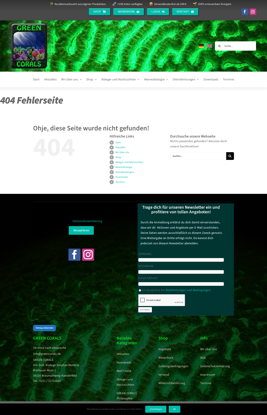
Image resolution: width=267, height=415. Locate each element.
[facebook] (245, 11)
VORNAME (145, 254)
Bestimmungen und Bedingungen (188, 290)
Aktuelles (120, 147)
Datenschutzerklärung (87, 221)
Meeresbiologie (123, 167)
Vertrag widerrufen (44, 328)
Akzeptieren (81, 230)
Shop (118, 157)
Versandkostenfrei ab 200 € (167, 4)
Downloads (121, 177)
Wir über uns (122, 152)
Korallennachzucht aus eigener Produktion (78, 4)
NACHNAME (146, 266)
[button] (99, 11)
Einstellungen (156, 409)
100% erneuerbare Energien (212, 4)
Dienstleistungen (124, 172)
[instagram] (253, 11)
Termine (119, 182)
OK (174, 409)
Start (118, 142)
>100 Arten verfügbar (127, 4)
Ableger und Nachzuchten (129, 162)
